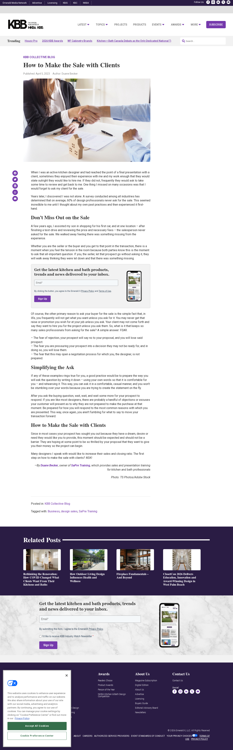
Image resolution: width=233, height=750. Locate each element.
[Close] (67, 675)
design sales (69, 511)
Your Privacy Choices (179, 736)
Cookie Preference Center (37, 735)
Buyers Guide (141, 703)
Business (54, 511)
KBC (75, 3)
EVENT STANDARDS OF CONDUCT (148, 736)
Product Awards (105, 685)
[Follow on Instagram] (213, 2)
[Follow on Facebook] (208, 2)
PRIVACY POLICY (199, 739)
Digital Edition (142, 685)
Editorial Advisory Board (146, 708)
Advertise (37, 3)
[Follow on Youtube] (228, 2)
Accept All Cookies (37, 725)
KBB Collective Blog (39, 57)
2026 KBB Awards (52, 40)
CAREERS (87, 736)
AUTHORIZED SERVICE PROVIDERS (111, 736)
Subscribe (216, 24)
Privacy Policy (22, 718)
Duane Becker (49, 465)
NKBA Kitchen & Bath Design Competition (112, 695)
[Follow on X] (223, 2)
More (194, 24)
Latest (82, 24)
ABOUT (77, 736)
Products (139, 24)
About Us (139, 690)
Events (156, 24)
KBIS (65, 3)
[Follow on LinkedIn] (218, 2)
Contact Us (177, 680)
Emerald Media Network (15, 3)
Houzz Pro (31, 40)
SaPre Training (80, 465)
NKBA (86, 3)
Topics (100, 24)
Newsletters (140, 712)
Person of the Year (106, 690)
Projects (120, 24)
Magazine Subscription (146, 680)
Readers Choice (105, 680)
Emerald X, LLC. (183, 730)
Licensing (52, 3)
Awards (176, 24)
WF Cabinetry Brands (80, 40)
